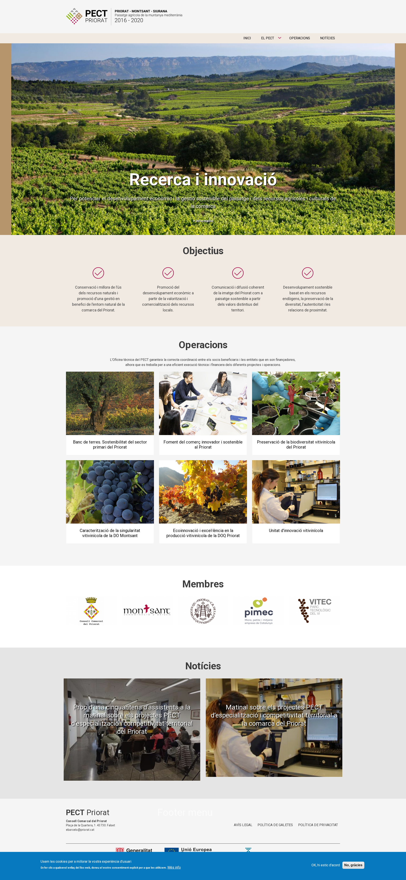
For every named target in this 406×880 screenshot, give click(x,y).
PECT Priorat (124, 16)
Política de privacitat (318, 825)
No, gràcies (353, 865)
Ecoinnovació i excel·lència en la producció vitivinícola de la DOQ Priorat (203, 533)
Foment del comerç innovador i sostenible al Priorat (203, 444)
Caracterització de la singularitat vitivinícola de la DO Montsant (110, 533)
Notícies (327, 38)
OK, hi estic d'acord (325, 865)
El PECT (265, 39)
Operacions (299, 38)
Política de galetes (275, 825)
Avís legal (243, 825)
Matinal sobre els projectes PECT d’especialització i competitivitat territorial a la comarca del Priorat (274, 715)
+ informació (203, 221)
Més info (174, 867)
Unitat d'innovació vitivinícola (296, 530)
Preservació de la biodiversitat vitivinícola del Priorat (296, 444)
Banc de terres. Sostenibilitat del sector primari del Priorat (110, 444)
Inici (247, 38)
